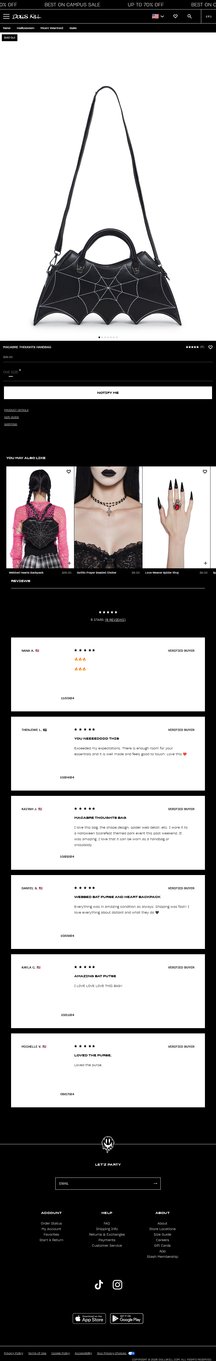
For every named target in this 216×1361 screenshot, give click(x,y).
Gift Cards (162, 1245)
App (162, 1251)
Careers (162, 1240)
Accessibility (83, 1353)
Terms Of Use (37, 1353)
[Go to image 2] (102, 337)
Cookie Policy (60, 1353)
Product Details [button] (16, 410)
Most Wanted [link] (52, 28)
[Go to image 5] (111, 337)
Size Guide (162, 1234)
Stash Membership (162, 1256)
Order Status (51, 1223)
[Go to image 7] (116, 337)
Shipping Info (107, 1229)
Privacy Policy (13, 1353)
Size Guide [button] (11, 417)
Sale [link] (73, 28)
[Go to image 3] (105, 337)
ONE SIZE (10, 372)
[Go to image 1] (99, 337)
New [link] (7, 28)
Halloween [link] (25, 28)
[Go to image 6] (114, 337)
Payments (107, 1240)
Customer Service (107, 1245)
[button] (71, 4)
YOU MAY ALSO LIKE (26, 458)
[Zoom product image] (108, 186)
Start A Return (51, 1240)
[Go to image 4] (108, 337)
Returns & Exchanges (107, 1234)
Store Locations (162, 1229)
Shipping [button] (10, 424)
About (162, 1223)
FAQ (107, 1223)
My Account (51, 1229)
